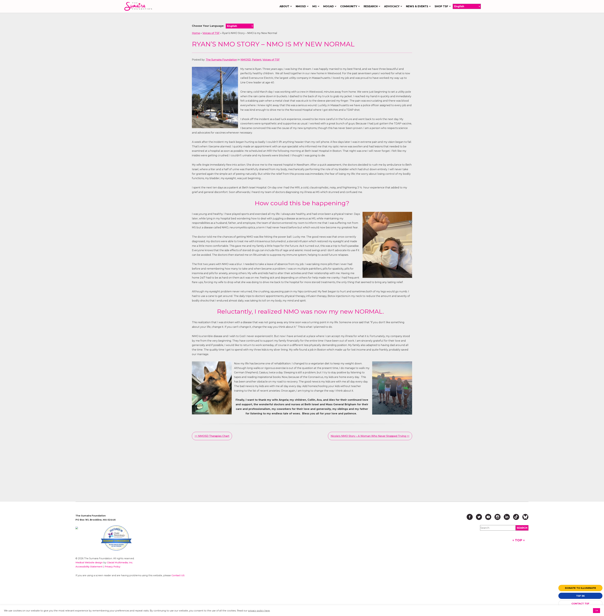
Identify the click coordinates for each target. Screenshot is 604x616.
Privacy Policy (112, 566)
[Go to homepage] (139, 6)
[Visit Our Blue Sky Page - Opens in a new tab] (525, 517)
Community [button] (348, 6)
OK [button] (596, 610)
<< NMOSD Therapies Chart (212, 436)
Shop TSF (441, 6)
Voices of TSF (211, 33)
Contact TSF (580, 603)
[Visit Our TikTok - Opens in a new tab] (516, 517)
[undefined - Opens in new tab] (77, 528)
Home (196, 33)
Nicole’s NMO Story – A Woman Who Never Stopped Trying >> (370, 436)
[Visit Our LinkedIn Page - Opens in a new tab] (507, 517)
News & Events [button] (417, 6)
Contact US (178, 575)
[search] (522, 528)
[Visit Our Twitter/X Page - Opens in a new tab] (479, 517)
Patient (256, 59)
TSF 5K (580, 595)
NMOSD (245, 59)
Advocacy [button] (392, 6)
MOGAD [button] (328, 6)
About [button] (284, 6)
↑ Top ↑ (518, 540)
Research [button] (371, 6)
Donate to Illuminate (580, 587)
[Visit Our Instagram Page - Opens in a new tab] (497, 517)
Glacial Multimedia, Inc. (120, 562)
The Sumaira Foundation (221, 59)
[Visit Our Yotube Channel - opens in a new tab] (488, 517)
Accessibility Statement (89, 566)
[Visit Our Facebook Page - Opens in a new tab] (470, 517)
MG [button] (314, 6)
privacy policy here (259, 610)
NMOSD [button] (301, 6)
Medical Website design (89, 562)
